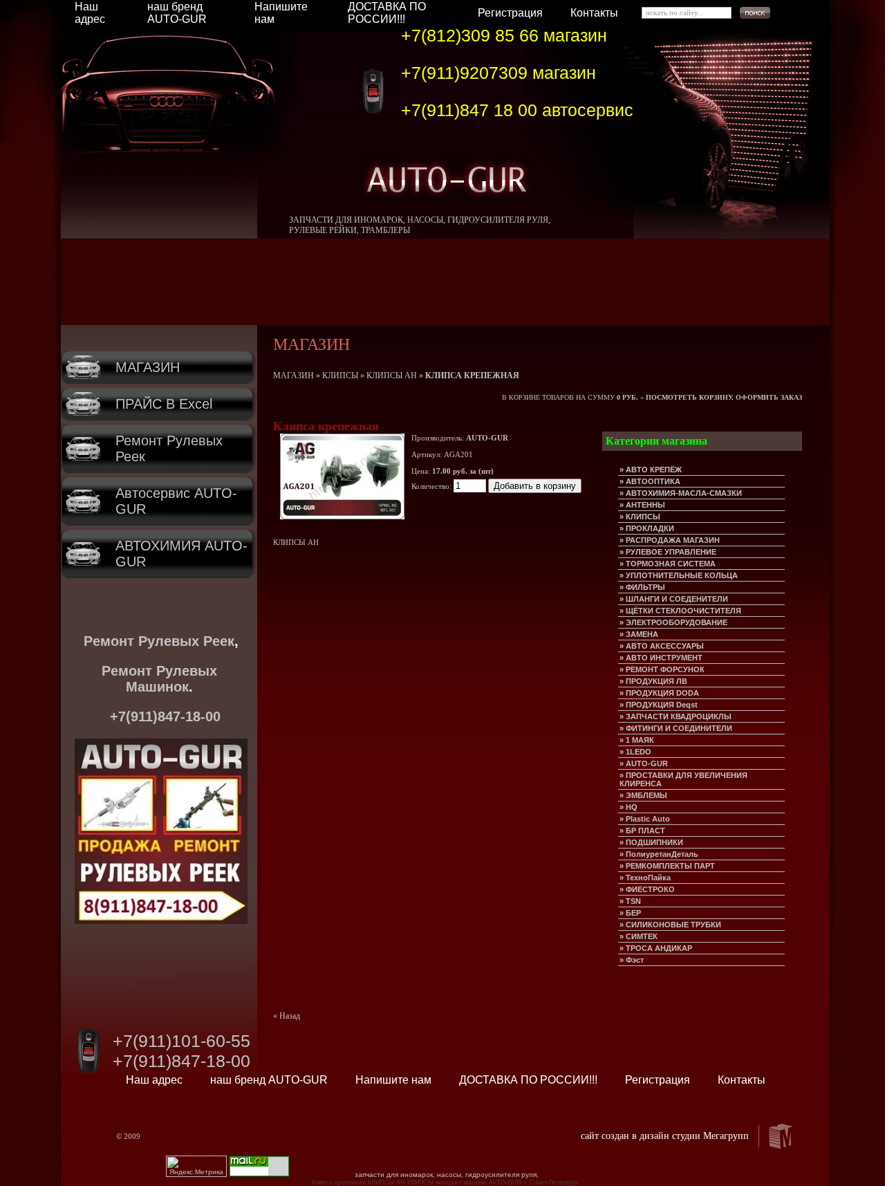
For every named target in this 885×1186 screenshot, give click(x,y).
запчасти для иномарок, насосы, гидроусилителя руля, (447, 1174)
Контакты (594, 13)
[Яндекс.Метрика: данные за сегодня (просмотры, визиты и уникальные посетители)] (196, 1166)
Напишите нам (393, 1080)
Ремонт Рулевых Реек (159, 641)
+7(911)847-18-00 (165, 716)
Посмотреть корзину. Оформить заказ (724, 397)
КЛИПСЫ (340, 375)
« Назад (286, 1016)
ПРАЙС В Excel (163, 403)
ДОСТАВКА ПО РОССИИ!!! (387, 13)
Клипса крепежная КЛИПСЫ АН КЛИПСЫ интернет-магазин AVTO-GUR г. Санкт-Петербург (445, 1182)
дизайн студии (670, 1136)
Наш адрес (90, 13)
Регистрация (510, 13)
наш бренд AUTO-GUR (177, 13)
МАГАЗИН (147, 367)
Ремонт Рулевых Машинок (159, 678)
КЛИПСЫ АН (391, 375)
